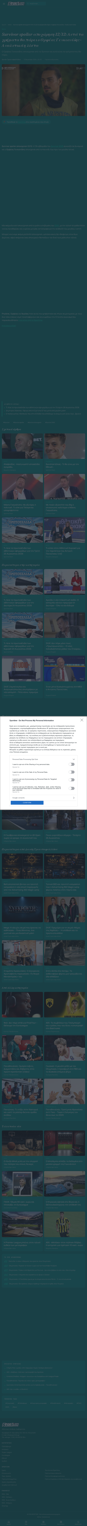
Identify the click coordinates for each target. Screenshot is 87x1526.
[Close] (82, 721)
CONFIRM (27, 802)
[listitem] (43, 759)
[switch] (72, 764)
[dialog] (43, 763)
